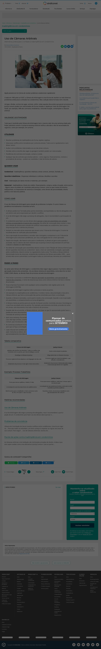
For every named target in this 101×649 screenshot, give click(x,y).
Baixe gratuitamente (58, 329)
